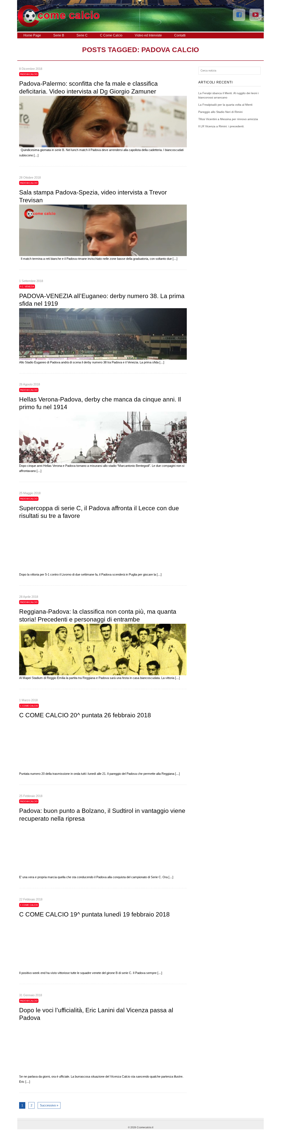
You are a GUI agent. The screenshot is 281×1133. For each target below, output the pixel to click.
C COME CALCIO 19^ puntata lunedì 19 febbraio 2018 (94, 914)
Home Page (32, 35)
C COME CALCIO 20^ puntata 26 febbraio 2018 (85, 715)
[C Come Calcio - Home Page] (58, 26)
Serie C (82, 35)
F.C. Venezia (27, 286)
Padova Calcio (29, 74)
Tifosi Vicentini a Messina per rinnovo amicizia (228, 119)
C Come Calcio (111, 35)
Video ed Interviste (148, 35)
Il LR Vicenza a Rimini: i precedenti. (221, 126)
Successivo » (49, 1105)
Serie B (58, 35)
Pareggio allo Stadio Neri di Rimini (220, 112)
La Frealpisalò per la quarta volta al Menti (225, 104)
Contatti (180, 35)
